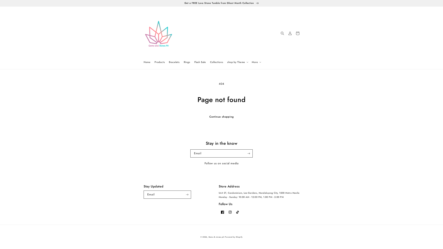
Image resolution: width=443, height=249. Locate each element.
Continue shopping (221, 117)
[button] (237, 62)
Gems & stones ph (216, 237)
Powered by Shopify (234, 237)
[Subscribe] (248, 153)
